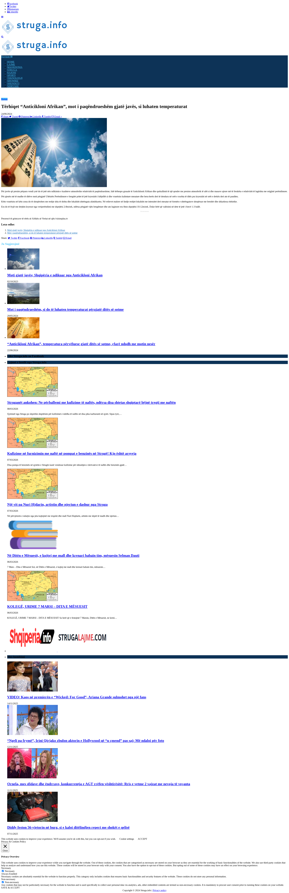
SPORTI (11, 75)
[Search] (2, 37)
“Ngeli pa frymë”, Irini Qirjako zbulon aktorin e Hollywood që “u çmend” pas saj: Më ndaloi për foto (85, 741)
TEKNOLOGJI (14, 78)
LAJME (11, 64)
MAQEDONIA (14, 67)
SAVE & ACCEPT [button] (10, 887)
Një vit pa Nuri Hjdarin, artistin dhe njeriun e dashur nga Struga (57, 504)
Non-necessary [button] (8, 879)
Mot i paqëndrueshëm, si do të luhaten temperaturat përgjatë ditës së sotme (42, 233)
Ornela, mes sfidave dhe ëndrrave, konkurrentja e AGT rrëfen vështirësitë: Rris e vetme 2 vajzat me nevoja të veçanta (98, 784)
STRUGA (12, 70)
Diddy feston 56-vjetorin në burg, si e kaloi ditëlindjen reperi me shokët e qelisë (68, 827)
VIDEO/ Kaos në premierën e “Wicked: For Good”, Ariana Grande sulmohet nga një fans (76, 697)
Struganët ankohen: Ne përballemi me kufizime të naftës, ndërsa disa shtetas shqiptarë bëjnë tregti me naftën (91, 402)
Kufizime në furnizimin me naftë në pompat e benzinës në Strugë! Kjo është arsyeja (71, 453)
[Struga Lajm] (34, 34)
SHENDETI (13, 83)
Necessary (10, 871)
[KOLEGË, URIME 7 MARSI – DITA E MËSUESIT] (32, 600)
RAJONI (11, 72)
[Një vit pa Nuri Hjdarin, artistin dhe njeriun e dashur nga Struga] (32, 498)
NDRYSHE (13, 86)
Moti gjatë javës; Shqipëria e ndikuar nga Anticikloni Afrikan (36, 230)
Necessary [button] (6, 868)
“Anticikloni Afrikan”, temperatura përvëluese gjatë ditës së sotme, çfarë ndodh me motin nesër (81, 344)
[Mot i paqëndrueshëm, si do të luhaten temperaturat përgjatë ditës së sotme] (23, 303)
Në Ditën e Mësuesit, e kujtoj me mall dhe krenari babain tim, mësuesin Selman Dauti (73, 555)
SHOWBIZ (12, 80)
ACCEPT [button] (142, 839)
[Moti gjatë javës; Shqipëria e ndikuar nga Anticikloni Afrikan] (23, 268)
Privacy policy (159, 890)
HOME (10, 61)
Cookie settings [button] (126, 839)
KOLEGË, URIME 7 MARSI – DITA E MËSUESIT (47, 606)
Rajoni (4, 99)
